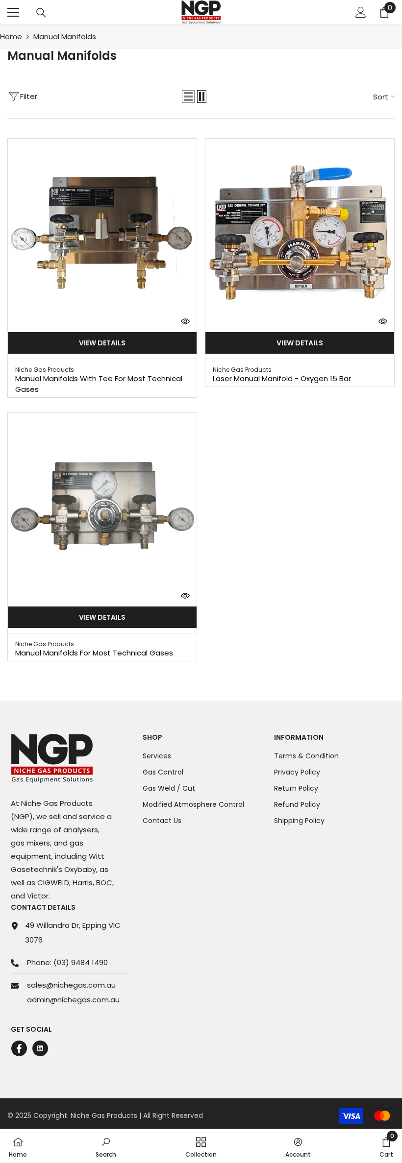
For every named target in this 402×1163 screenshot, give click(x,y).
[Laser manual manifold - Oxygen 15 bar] (299, 233)
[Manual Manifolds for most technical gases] (102, 507)
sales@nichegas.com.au (71, 985)
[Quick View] (185, 321)
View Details (102, 343)
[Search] (41, 13)
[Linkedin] (40, 1048)
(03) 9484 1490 (80, 962)
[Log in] (360, 12)
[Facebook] (19, 1048)
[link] (106, 1146)
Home (11, 36)
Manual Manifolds (64, 36)
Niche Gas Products (44, 369)
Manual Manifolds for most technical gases (94, 653)
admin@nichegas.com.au (73, 999)
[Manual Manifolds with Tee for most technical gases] (102, 233)
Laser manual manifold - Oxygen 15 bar (282, 378)
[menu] (13, 12)
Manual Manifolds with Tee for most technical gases (98, 383)
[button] (188, 96)
